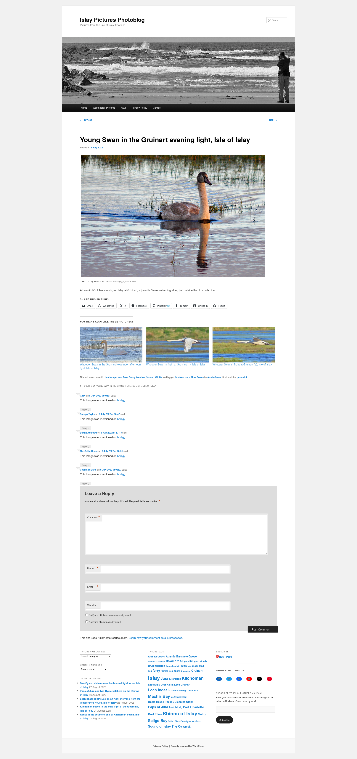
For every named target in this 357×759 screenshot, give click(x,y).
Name (92, 568)
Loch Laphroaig (177, 690)
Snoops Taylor (87, 414)
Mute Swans (197, 377)
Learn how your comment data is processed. (156, 638)
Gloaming (186, 670)
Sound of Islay (159, 726)
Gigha (177, 671)
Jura (164, 678)
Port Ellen (155, 714)
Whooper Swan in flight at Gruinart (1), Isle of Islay (175, 364)
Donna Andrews (88, 432)
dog (150, 670)
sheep (198, 721)
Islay (187, 377)
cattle (184, 665)
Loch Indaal (158, 689)
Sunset (150, 377)
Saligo (202, 714)
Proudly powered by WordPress (187, 746)
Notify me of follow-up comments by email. (110, 615)
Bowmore (172, 661)
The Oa (177, 726)
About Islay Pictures (104, 107)
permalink (242, 377)
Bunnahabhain (173, 666)
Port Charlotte (193, 707)
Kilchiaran (175, 679)
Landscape (111, 377)
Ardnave (152, 656)
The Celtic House (89, 451)
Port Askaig (175, 707)
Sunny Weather (137, 377)
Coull (201, 665)
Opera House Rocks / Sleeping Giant (170, 702)
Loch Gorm (167, 684)
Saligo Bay (157, 720)
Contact (157, 107)
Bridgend (184, 661)
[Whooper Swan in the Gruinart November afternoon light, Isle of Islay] (111, 344)
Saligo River (174, 721)
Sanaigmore (187, 721)
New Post (123, 377)
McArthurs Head (178, 696)
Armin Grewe (214, 377)
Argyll (161, 656)
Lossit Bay (192, 690)
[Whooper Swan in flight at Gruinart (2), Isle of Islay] (244, 344)
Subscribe (224, 719)
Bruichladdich (156, 665)
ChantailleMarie (88, 469)
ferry (156, 670)
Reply (85, 409)
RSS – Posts (225, 656)
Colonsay (193, 665)
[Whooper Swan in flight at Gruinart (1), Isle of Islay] (177, 344)
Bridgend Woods (198, 661)
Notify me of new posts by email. (105, 621)
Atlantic (171, 656)
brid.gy (121, 400)
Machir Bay (159, 696)
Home (84, 107)
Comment (93, 517)
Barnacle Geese (186, 656)
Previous (86, 119)
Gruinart (179, 377)
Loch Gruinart (182, 684)
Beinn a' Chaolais (156, 661)
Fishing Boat (167, 671)
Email (92, 587)
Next (273, 119)
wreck (187, 726)
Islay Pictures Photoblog (112, 19)
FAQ (123, 107)
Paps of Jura (158, 706)
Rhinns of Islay (180, 713)
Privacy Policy (139, 107)
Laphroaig (154, 684)
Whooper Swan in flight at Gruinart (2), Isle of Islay (242, 364)
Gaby (83, 395)
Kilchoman (193, 678)
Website (91, 605)
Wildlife (158, 377)
